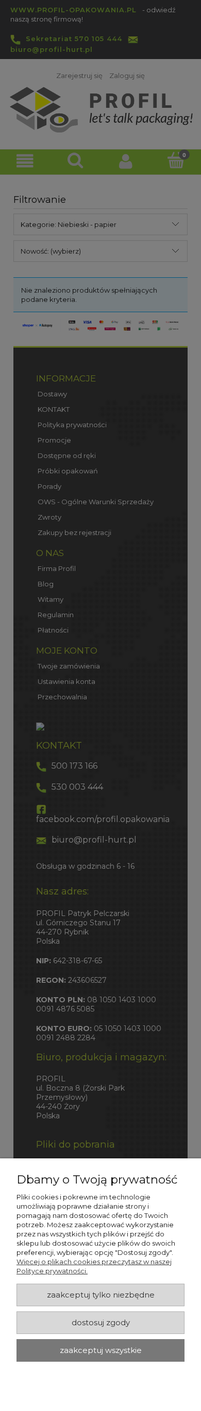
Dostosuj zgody (101, 1322)
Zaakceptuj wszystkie (101, 1350)
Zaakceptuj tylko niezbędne (101, 1295)
